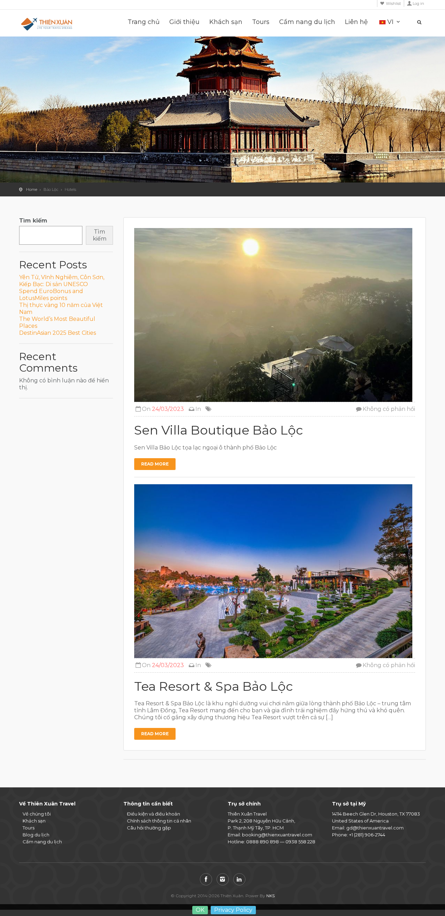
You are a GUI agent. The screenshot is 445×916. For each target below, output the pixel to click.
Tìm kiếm (33, 220)
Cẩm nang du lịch (307, 22)
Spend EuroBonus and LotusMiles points (51, 294)
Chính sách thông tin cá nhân (159, 821)
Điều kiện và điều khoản (153, 814)
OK (200, 910)
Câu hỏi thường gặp (149, 827)
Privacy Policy (233, 910)
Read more (155, 464)
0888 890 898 (262, 841)
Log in (418, 3)
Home (31, 189)
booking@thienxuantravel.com (277, 834)
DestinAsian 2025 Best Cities (57, 333)
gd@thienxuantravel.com (375, 827)
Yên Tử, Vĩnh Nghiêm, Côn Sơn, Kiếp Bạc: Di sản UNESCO (61, 280)
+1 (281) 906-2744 (367, 834)
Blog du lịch (36, 834)
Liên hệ (356, 22)
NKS (270, 895)
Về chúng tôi (37, 814)
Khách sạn (225, 22)
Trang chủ (144, 22)
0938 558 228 (300, 841)
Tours (260, 22)
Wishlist (393, 3)
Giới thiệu (184, 22)
